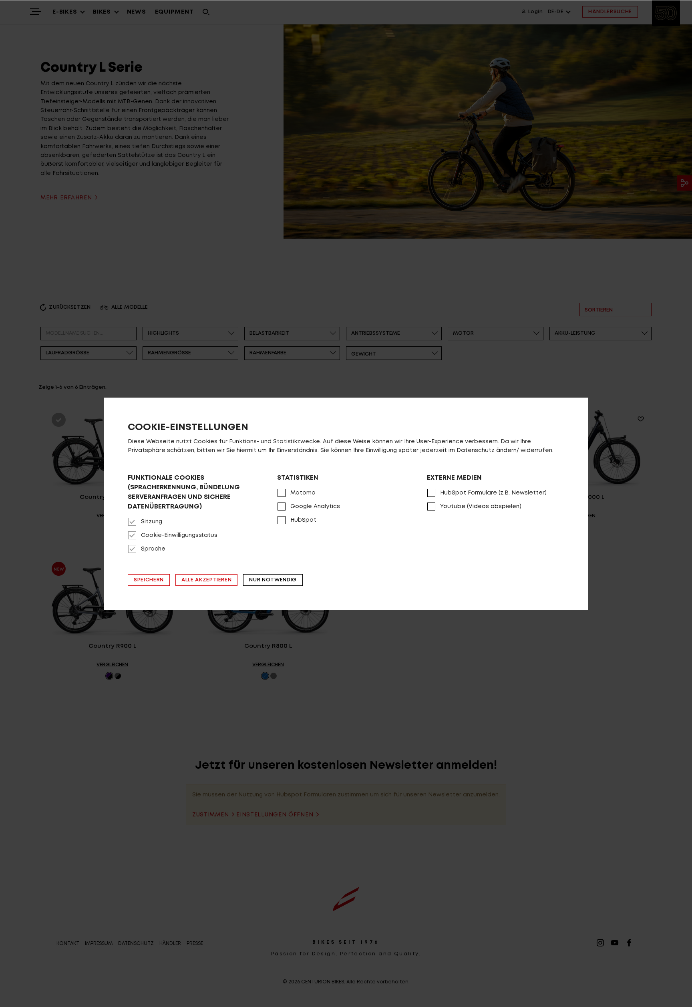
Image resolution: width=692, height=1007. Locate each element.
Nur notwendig (272, 580)
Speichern (149, 580)
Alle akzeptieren (206, 580)
